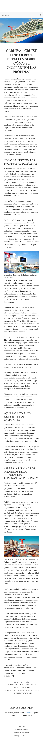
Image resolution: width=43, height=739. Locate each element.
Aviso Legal (21, 726)
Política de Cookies (21, 729)
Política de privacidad (21, 732)
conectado (29, 713)
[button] (40, 15)
